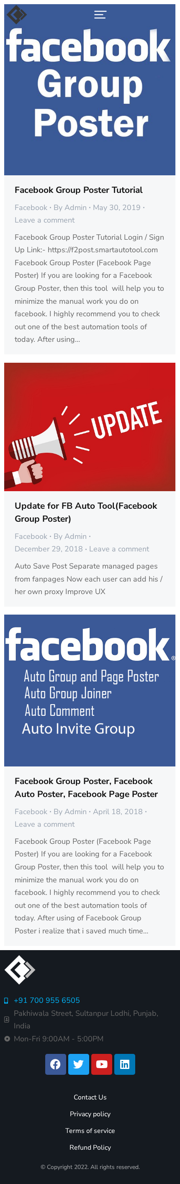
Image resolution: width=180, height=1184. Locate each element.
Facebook (31, 207)
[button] (100, 14)
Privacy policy (90, 1114)
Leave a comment (45, 220)
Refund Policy (90, 1147)
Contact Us (90, 1097)
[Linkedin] (124, 1064)
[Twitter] (78, 1064)
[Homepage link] (16, 14)
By (70, 207)
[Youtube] (101, 1064)
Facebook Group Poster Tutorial (79, 190)
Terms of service (90, 1130)
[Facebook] (55, 1064)
